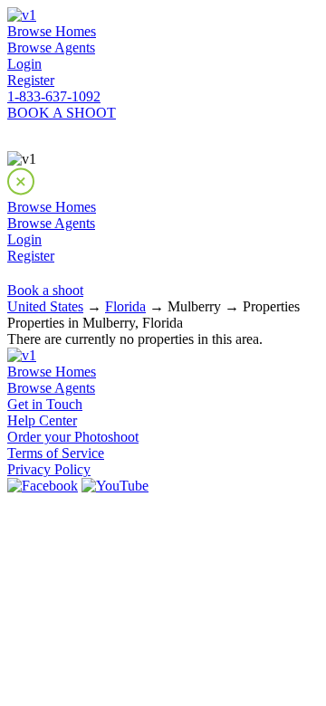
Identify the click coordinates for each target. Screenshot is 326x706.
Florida (125, 306)
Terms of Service (55, 453)
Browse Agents (51, 47)
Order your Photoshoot (73, 436)
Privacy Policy (49, 469)
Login (24, 64)
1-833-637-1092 (54, 96)
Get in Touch (44, 404)
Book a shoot (45, 290)
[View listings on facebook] (42, 485)
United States (45, 306)
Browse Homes (51, 31)
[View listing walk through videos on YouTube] (115, 485)
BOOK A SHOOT (61, 112)
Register (30, 80)
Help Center (42, 420)
